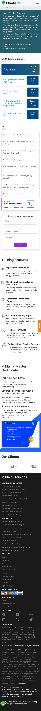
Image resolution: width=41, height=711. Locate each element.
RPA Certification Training (9, 505)
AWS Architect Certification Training (13, 489)
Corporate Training (7, 576)
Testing (15, 632)
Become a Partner (7, 607)
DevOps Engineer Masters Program (12, 525)
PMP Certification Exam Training (11, 511)
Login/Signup (5, 586)
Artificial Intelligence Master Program (13, 550)
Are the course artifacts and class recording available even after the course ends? (18, 186)
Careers (4, 600)
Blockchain (5, 637)
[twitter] (31, 619)
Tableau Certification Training (10, 496)
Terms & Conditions (13, 650)
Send (20, 245)
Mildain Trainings (14, 477)
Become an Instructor (8, 603)
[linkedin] (3, 619)
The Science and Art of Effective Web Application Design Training (12, 103)
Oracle (3, 630)
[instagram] (31, 614)
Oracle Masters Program (9, 531)
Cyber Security (28, 637)
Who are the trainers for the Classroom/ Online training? (19, 143)
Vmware (20, 639)
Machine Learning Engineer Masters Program (16, 534)
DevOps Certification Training (11, 486)
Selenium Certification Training (11, 515)
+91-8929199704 (29, 702)
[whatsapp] (17, 619)
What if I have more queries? (13, 194)
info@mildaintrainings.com (17, 704)
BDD (19, 637)
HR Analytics (24, 630)
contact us (22, 683)
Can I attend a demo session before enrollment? (20, 167)
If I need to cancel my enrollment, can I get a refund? (18, 177)
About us (4, 557)
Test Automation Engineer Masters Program (15, 547)
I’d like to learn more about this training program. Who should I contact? (20, 152)
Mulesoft (28, 639)
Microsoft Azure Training (9, 502)
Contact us (5, 560)
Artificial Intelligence (25, 634)
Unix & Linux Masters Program (11, 537)
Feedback (4, 582)
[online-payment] (12, 593)
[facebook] (3, 614)
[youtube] (17, 614)
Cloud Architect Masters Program (12, 528)
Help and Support (7, 579)
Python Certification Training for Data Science (16, 499)
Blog (2, 563)
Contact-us (40, 326)
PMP (22, 632)
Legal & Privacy (29, 650)
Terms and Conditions (8, 570)
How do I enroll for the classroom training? (18, 135)
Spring (3, 642)
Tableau (14, 634)
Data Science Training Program (11, 521)
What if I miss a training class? (13, 160)
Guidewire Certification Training (11, 508)
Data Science (12, 630)
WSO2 (13, 637)
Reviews (4, 573)
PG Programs (5, 627)
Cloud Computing (18, 627)
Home (3, 8)
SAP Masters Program (8, 540)
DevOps (29, 627)
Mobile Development (8, 639)
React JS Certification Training (11, 492)
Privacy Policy (6, 566)
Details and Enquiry (33, 80)
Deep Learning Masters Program (12, 544)
